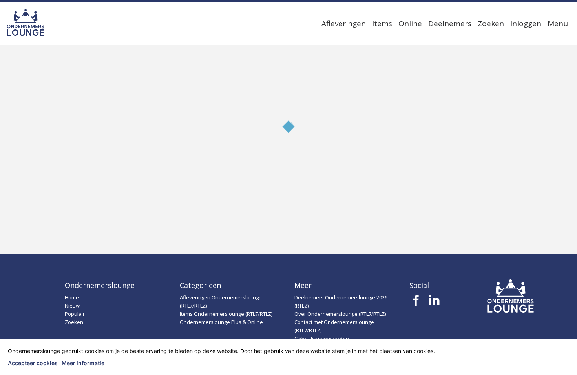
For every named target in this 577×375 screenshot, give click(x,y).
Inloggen (525, 23)
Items (382, 23)
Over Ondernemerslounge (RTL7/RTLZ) (340, 313)
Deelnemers (449, 23)
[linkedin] (434, 302)
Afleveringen (343, 23)
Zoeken (491, 23)
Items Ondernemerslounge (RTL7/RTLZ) (226, 313)
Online (410, 23)
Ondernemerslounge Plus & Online (221, 322)
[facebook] (416, 302)
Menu (558, 23)
